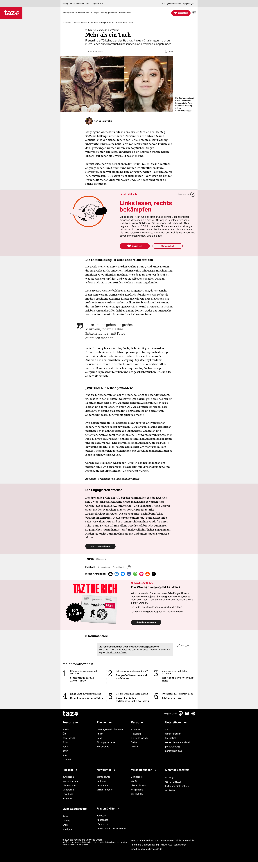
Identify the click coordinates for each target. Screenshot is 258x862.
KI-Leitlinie (188, 840)
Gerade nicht (183, 194)
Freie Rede (67, 794)
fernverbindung (70, 781)
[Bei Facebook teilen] (129, 574)
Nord (64, 755)
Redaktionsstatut (151, 840)
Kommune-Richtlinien (172, 840)
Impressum (161, 844)
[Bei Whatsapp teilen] (135, 574)
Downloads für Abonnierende (111, 828)
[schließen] (193, 194)
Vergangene (137, 789)
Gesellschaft (68, 738)
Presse (134, 746)
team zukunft (103, 776)
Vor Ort (134, 781)
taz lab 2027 (137, 794)
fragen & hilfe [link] (97, 3)
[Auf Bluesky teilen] (123, 574)
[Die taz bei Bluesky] (187, 715)
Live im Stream (138, 785)
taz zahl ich (170, 738)
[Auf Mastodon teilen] (116, 574)
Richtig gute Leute (106, 742)
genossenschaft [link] (174, 3)
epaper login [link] (188, 3)
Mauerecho (68, 789)
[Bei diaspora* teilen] (141, 574)
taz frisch (101, 781)
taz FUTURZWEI (173, 781)
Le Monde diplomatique (177, 786)
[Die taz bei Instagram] (193, 715)
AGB (170, 844)
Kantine (66, 820)
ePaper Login (103, 824)
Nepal (100, 738)
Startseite (66, 22)
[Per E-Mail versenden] (110, 574)
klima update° (69, 785)
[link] (77, 13)
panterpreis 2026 (173, 751)
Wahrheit (66, 759)
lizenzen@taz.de (82, 844)
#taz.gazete (101, 559)
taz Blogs (170, 777)
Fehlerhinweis (119, 567)
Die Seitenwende (139, 738)
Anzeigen (67, 829)
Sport (65, 746)
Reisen (65, 816)
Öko (64, 733)
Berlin (65, 751)
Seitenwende (180, 844)
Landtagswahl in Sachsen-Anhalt (110, 731)
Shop (65, 824)
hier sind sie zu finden (116, 652)
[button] (194, 13)
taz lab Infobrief (104, 789)
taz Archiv (170, 790)
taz (70, 713)
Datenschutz (148, 844)
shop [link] (88, 3)
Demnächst (136, 776)
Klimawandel (103, 746)
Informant (136, 844)
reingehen (67, 798)
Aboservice (102, 820)
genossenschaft (173, 733)
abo (167, 729)
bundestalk (68, 776)
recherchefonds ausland (177, 742)
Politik (65, 729)
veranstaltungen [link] (77, 3)
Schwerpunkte (80, 22)
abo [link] (163, 3)
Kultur (65, 742)
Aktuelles (135, 729)
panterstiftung (172, 746)
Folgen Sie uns (170, 713)
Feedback (102, 815)
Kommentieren (104, 567)
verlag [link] (65, 3)
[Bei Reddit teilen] (147, 574)
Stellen (134, 742)
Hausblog (136, 733)
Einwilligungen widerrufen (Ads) (146, 849)
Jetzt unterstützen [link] (100, 546)
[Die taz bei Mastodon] (181, 715)
